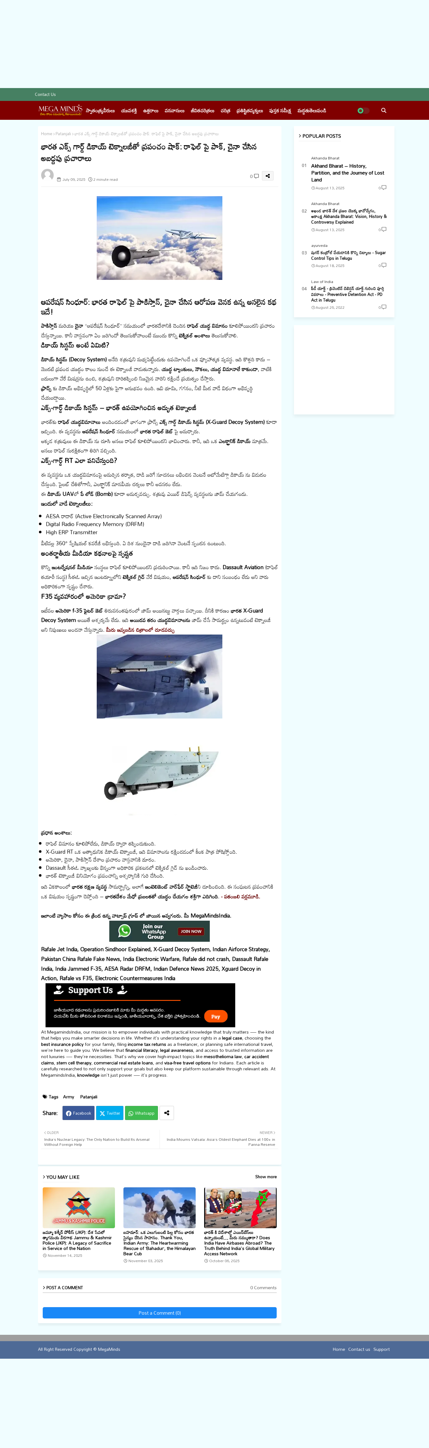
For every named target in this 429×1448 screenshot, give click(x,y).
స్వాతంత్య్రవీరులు (100, 110)
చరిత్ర (226, 110)
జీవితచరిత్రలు (203, 110)
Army (68, 1097)
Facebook (82, 1113)
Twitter (113, 1113)
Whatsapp (145, 1113)
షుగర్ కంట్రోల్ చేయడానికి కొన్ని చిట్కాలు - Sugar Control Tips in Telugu (348, 255)
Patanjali (63, 134)
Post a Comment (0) (159, 1313)
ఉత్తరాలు (151, 110)
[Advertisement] (188, 44)
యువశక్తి (129, 110)
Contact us (45, 94)
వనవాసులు (175, 110)
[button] (383, 110)
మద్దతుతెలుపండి (312, 110)
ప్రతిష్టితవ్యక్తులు (250, 110)
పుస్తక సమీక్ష (280, 110)
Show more (266, 1177)
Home (46, 134)
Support (381, 1348)
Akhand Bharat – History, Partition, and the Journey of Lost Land (347, 172)
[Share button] (167, 1113)
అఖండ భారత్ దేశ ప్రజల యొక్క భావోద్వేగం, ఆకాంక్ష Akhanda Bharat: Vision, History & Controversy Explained (349, 216)
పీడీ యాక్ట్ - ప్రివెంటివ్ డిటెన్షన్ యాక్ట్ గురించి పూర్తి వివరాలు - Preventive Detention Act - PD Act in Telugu (347, 294)
